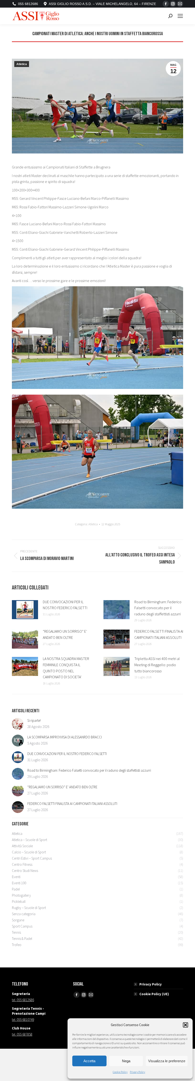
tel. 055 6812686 (23, 1000)
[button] (185, 1025)
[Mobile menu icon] (180, 16)
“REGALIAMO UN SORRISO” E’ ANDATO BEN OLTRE (65, 634)
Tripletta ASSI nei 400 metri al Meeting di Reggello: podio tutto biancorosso (157, 664)
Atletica (21, 64)
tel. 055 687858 (22, 1034)
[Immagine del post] (25, 609)
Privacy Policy (137, 1072)
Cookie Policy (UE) (154, 994)
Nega (126, 1061)
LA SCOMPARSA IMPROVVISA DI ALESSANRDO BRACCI (64, 737)
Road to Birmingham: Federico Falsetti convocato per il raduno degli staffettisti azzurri (157, 607)
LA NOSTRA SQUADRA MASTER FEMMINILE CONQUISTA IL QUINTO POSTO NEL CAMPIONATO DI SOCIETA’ (66, 667)
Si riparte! (34, 720)
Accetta (89, 1061)
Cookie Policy (120, 1072)
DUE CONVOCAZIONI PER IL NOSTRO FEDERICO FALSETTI (65, 604)
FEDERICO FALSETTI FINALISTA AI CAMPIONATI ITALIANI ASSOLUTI (158, 634)
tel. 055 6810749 (23, 1019)
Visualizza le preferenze (166, 1061)
